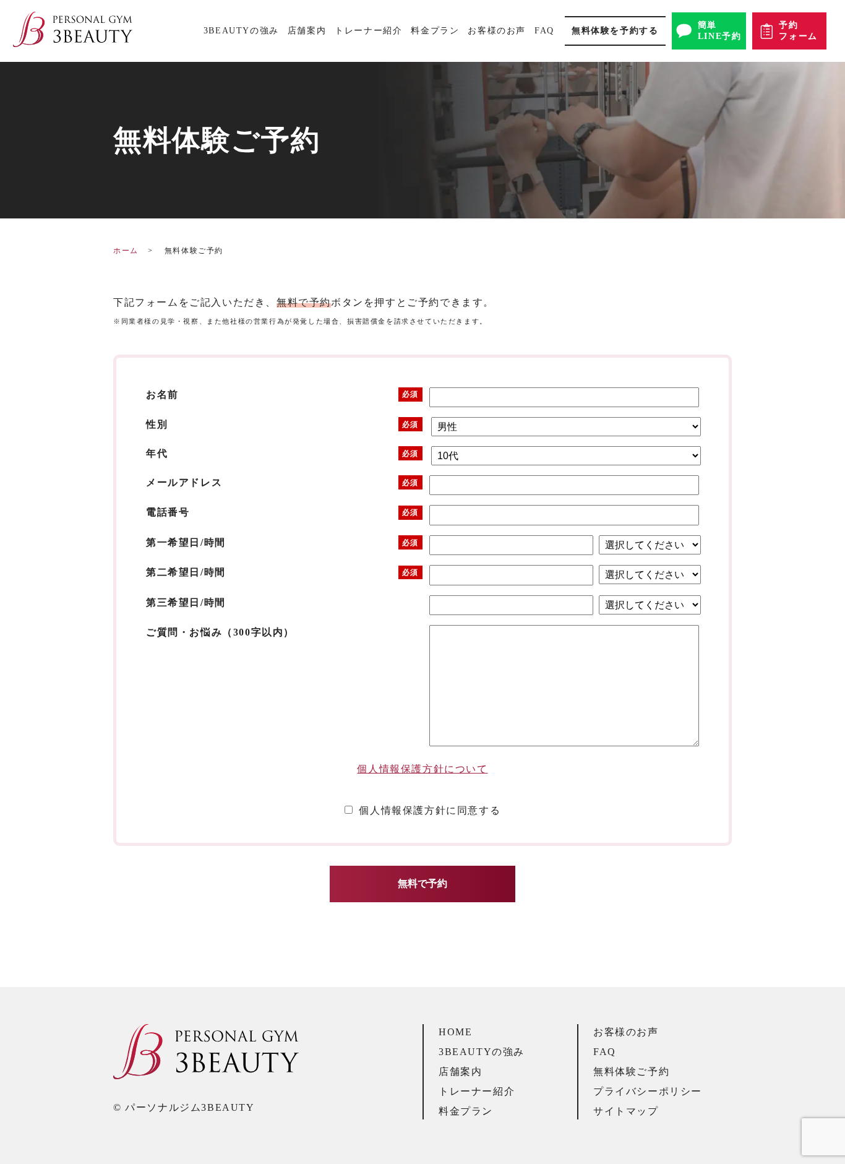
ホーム (126, 250)
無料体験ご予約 (631, 1071)
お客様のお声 (497, 30)
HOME (455, 1032)
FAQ (544, 30)
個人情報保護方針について (422, 769)
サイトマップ (626, 1111)
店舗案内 (307, 30)
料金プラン (435, 30)
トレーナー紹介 (368, 30)
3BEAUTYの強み (241, 30)
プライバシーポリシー (647, 1091)
